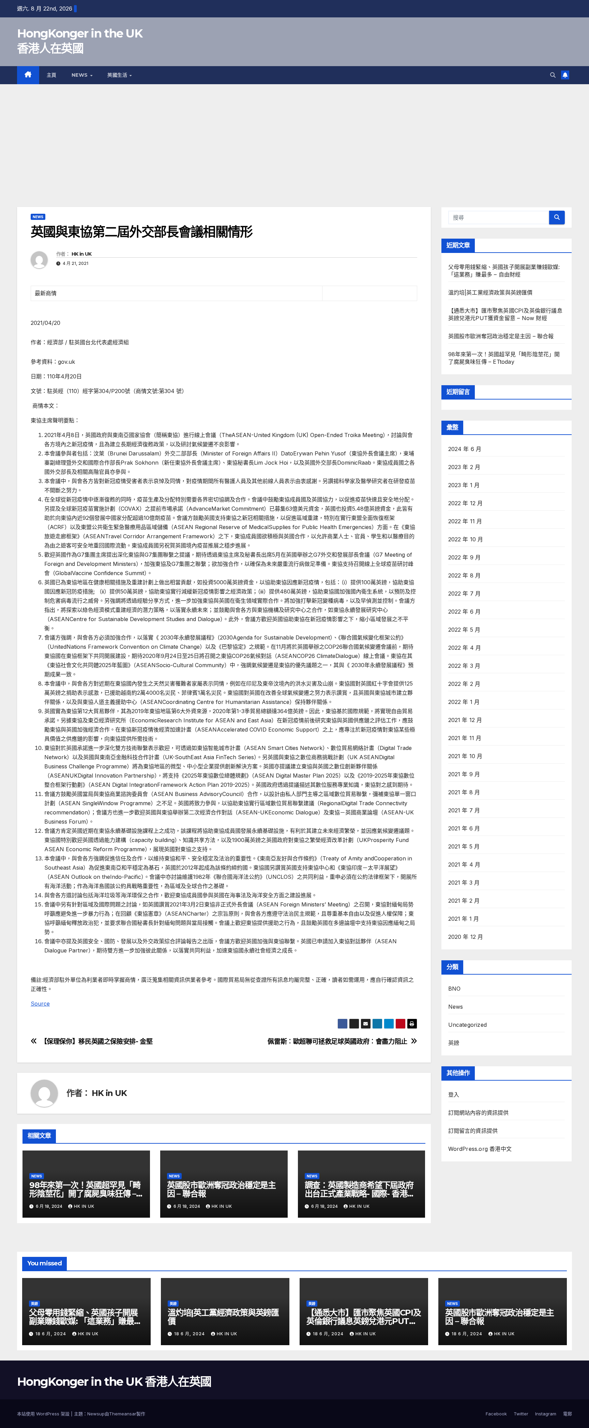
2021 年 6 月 (464, 828)
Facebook (496, 1413)
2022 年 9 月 (464, 557)
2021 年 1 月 (463, 918)
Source (40, 1003)
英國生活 (118, 75)
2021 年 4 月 (464, 864)
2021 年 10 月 (465, 756)
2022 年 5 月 (464, 629)
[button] (553, 75)
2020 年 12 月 (465, 936)
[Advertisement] (294, 135)
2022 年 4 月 (464, 647)
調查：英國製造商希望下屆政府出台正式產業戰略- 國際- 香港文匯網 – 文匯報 (360, 1193)
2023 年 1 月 (464, 485)
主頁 (52, 75)
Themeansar (122, 1413)
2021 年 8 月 (464, 792)
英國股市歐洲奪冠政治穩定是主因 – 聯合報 (221, 1189)
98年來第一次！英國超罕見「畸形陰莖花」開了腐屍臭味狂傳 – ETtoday (84, 1193)
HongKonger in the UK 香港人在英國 (114, 1381)
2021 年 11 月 (465, 738)
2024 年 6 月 (465, 449)
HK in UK (81, 254)
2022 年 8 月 (464, 575)
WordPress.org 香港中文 (480, 1148)
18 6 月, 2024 (51, 1333)
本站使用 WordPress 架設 (44, 1413)
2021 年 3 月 (464, 882)
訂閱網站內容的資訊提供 (478, 1112)
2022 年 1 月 (464, 701)
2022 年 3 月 (464, 665)
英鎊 (453, 1042)
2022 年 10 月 (465, 539)
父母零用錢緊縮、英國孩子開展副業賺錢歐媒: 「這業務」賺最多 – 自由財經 (85, 1321)
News (81, 75)
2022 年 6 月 (464, 611)
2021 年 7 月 (464, 810)
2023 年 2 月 (464, 467)
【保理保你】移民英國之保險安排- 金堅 (97, 1042)
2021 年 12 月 (465, 720)
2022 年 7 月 (464, 593)
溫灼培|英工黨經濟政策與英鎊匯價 (490, 292)
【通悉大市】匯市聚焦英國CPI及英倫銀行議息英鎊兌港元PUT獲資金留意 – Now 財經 (363, 1321)
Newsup (96, 1413)
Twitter (521, 1413)
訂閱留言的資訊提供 (473, 1130)
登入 (453, 1094)
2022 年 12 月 (465, 503)
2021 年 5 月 (464, 846)
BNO (454, 988)
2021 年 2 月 (464, 900)
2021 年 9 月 (464, 774)
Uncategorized (467, 1024)
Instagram (545, 1413)
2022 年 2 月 (464, 683)
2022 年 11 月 (465, 521)
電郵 (567, 1413)
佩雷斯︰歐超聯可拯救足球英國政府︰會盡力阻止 (337, 1042)
